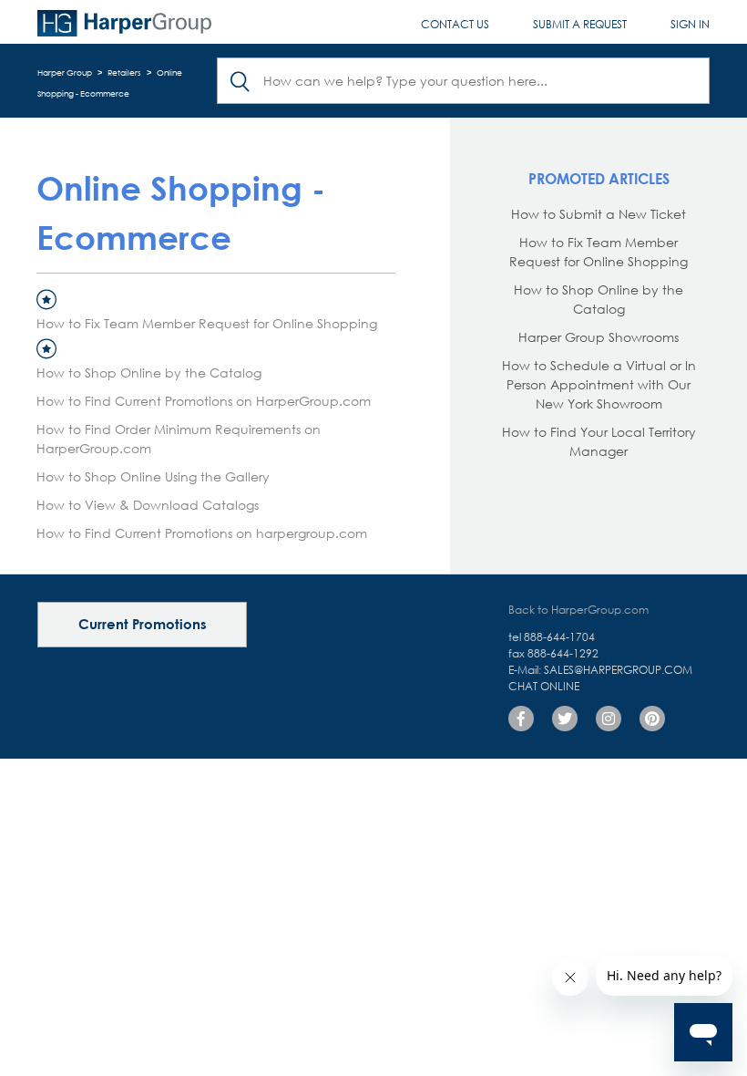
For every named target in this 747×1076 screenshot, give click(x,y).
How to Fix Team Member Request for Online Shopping (206, 323)
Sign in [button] (690, 24)
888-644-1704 (559, 637)
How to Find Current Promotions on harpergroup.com (201, 533)
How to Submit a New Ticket (598, 214)
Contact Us (455, 24)
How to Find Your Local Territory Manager (599, 441)
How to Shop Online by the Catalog (148, 372)
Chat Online (543, 686)
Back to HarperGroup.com (578, 609)
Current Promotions (142, 624)
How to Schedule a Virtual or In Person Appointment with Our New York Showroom (599, 384)
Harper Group (64, 72)
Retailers (124, 72)
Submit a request (580, 24)
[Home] (124, 23)
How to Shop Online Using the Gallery (153, 476)
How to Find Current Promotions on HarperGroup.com (203, 401)
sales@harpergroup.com (618, 670)
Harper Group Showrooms (598, 337)
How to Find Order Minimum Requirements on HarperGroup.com (178, 438)
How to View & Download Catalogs (147, 504)
